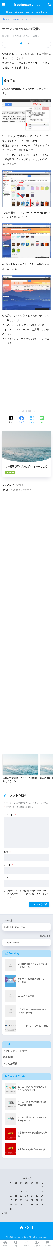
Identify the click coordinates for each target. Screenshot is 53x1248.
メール (9, 865)
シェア (26, 1246)
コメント (10, 814)
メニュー (48, 1246)
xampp (29, 12)
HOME (28, 1227)
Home (9, 12)
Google (19, 12)
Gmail (19, 484)
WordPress (41, 12)
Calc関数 (8, 1057)
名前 (7, 852)
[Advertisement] (26, 376)
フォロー (37, 1246)
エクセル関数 (10, 1063)
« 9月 (4, 1213)
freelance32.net (27, 5)
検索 (15, 1246)
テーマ (27, 489)
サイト (7, 878)
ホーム (5, 1246)
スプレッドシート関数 (15, 1051)
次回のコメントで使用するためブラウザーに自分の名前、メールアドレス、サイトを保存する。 (27, 894)
